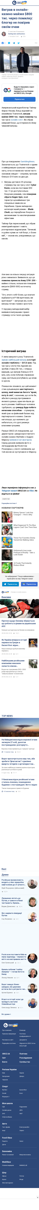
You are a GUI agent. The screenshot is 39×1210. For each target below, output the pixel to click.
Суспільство (25, 1062)
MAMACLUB (23, 1165)
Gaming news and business (16, 34)
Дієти (4, 1144)
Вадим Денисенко (8, 906)
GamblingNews (27, 161)
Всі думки (6, 1014)
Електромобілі (24, 1127)
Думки (5, 874)
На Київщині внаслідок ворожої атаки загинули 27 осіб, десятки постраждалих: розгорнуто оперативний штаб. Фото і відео (19, 742)
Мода (21, 1179)
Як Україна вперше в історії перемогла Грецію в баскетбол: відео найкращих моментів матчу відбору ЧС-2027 (14, 643)
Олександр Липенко (9, 1008)
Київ (3, 1073)
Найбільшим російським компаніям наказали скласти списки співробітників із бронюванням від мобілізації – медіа (13, 663)
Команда (22, 1030)
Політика (23, 1054)
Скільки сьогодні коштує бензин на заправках (18, 630)
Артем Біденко (7, 993)
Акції (3, 1130)
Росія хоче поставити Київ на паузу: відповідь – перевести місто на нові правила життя (14, 956)
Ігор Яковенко (7, 919)
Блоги (4, 1062)
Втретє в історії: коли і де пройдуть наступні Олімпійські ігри (12, 1001)
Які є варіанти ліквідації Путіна (12, 914)
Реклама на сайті (7, 1040)
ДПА (21, 1110)
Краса (4, 1179)
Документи (23, 1040)
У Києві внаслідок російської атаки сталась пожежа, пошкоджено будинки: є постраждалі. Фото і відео (19, 782)
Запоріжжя (6, 1076)
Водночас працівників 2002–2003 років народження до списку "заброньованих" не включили (14, 672)
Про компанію (7, 1030)
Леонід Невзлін (7, 978)
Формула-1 (5, 1096)
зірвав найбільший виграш (14, 360)
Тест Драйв (6, 1127)
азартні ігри (6, 499)
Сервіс (22, 1130)
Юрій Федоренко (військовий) (13, 888)
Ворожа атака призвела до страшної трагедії (18, 749)
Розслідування (26, 1058)
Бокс (21, 1093)
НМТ (21, 1113)
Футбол (4, 1090)
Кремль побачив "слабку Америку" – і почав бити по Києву (13, 971)
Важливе (6, 597)
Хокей (4, 1093)
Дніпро (22, 1076)
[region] (19, 143)
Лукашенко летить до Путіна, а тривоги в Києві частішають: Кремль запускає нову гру (12, 900)
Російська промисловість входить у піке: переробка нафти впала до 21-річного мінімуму (13, 882)
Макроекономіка (25, 1154)
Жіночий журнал (7, 1183)
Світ (4, 1058)
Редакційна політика (8, 503)
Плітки (22, 1176)
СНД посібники (7, 1117)
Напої (21, 1141)
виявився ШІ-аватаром (21, 440)
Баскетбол (23, 1090)
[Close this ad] (37, 1197)
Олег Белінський (8, 963)
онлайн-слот (17, 119)
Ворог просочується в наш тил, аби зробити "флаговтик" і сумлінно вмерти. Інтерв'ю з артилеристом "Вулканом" (18, 761)
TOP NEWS (7, 716)
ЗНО (3, 1113)
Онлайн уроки (6, 1110)
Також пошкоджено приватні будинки (15, 788)
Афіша (4, 1176)
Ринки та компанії (8, 1154)
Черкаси (5, 1080)
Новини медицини (8, 1165)
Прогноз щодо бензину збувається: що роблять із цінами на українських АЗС (19, 623)
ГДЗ (3, 1107)
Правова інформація (9, 1034)
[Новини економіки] (5, 593)
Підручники (23, 1107)
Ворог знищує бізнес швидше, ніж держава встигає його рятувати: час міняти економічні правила (13, 986)
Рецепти (4, 1141)
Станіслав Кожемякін (16, 32)
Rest (4, 869)
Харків (22, 1073)
